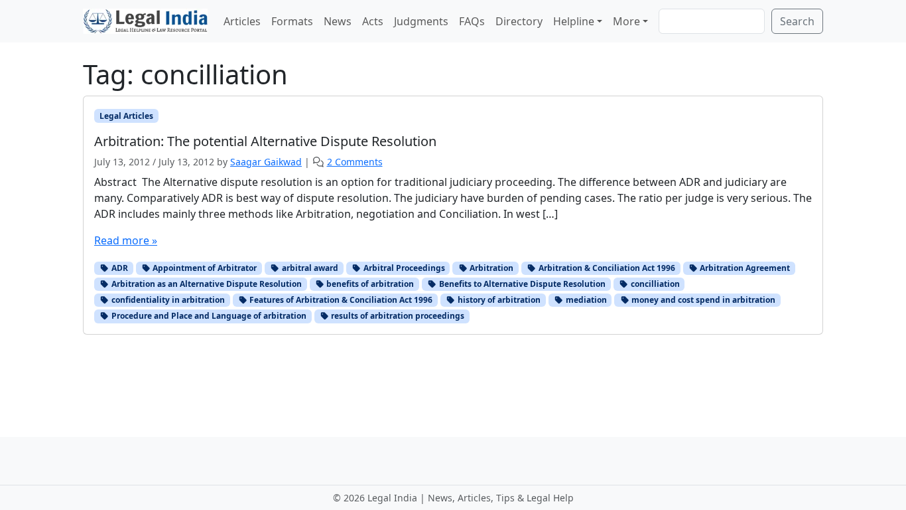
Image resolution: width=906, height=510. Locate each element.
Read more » (125, 240)
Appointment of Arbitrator (204, 268)
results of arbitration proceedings (396, 315)
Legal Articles (126, 116)
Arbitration (490, 268)
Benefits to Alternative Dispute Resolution (521, 284)
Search (797, 21)
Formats (292, 21)
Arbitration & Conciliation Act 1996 (606, 268)
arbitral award (309, 268)
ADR (118, 268)
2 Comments (355, 161)
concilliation (654, 284)
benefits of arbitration (369, 284)
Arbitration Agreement (744, 268)
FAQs (472, 21)
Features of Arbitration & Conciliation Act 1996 (339, 299)
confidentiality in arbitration (167, 299)
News (338, 21)
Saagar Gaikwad (266, 161)
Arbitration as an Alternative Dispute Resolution (205, 284)
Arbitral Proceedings (403, 268)
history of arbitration (498, 299)
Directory (519, 21)
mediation (585, 299)
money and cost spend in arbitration (702, 299)
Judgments (421, 21)
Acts (372, 21)
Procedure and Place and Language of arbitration (207, 315)
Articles (242, 21)
